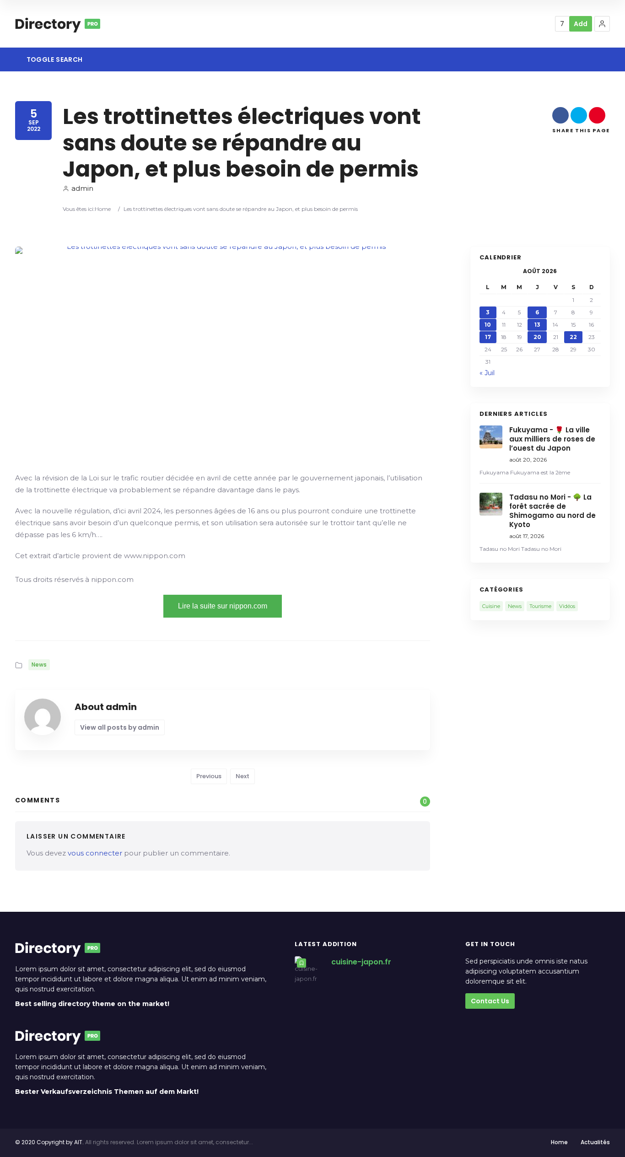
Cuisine (491, 606)
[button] (602, 24)
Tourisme (540, 606)
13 (537, 324)
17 (488, 337)
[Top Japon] (57, 23)
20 (537, 337)
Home (103, 208)
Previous (208, 776)
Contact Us (490, 1001)
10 (488, 324)
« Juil (487, 373)
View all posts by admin (119, 727)
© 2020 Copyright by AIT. (49, 1142)
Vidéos (567, 606)
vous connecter (95, 853)
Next (242, 776)
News (39, 664)
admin (82, 188)
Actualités (595, 1142)
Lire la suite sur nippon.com (222, 606)
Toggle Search (53, 59)
